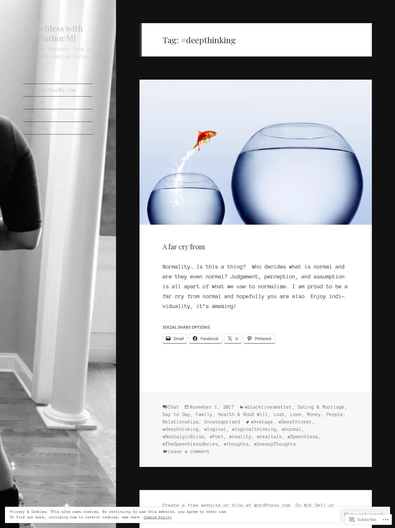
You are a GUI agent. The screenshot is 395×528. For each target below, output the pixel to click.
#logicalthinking (254, 429)
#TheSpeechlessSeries (190, 444)
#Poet (217, 436)
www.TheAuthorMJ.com (49, 90)
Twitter (33, 115)
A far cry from (184, 246)
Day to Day (176, 414)
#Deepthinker (295, 421)
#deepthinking (181, 429)
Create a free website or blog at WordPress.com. (228, 505)
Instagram (35, 128)
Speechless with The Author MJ (53, 33)
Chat (173, 407)
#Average (262, 421)
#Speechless (303, 436)
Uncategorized (222, 421)
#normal (291, 429)
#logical (215, 429)
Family (204, 414)
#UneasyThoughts (275, 444)
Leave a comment (189, 451)
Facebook (34, 102)
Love (295, 414)
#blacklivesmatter (268, 407)
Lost (279, 414)
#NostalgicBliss (183, 436)
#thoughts (236, 444)
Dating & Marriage (321, 407)
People (334, 414)
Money (314, 414)
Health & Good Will (243, 414)
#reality (240, 436)
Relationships (181, 421)
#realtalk (269, 436)
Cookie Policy (158, 517)
